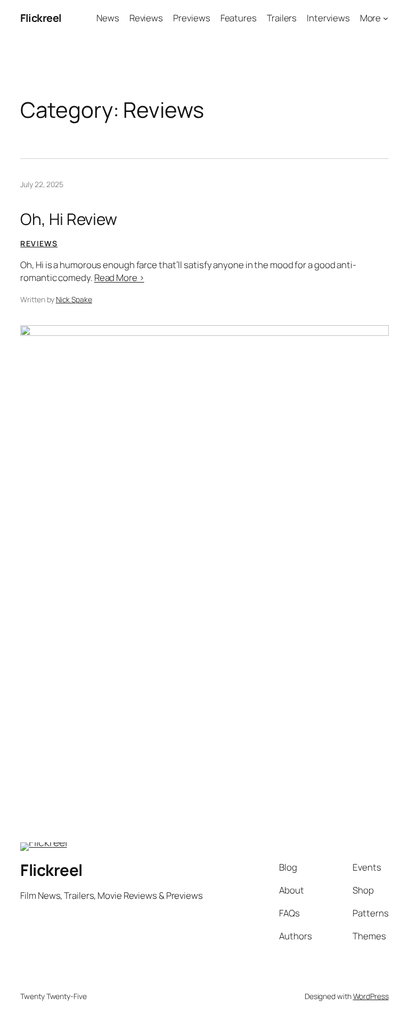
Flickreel (41, 18)
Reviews (39, 243)
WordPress (371, 996)
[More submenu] (385, 18)
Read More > (119, 277)
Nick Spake (74, 299)
